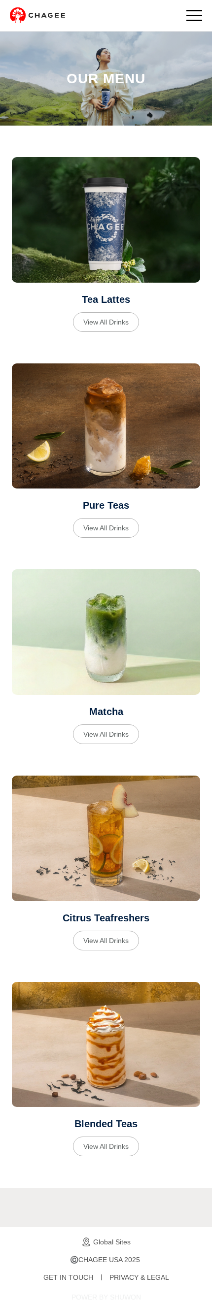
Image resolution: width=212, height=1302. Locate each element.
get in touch (68, 1277)
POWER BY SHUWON (106, 1297)
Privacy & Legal (139, 1277)
